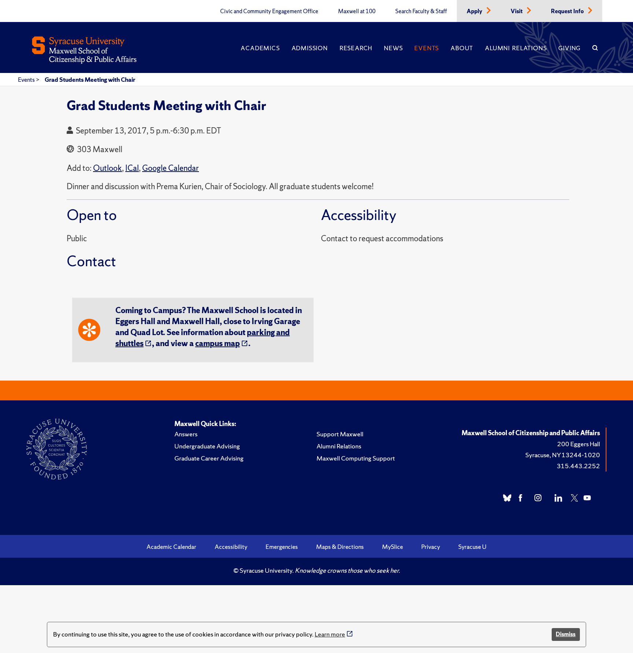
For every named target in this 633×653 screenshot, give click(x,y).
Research (356, 48)
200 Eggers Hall (578, 444)
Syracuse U (472, 547)
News (393, 48)
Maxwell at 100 (356, 11)
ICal (132, 168)
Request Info (568, 11)
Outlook (107, 168)
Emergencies (282, 547)
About (462, 48)
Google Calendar (170, 168)
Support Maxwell (339, 434)
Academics (260, 48)
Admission (310, 48)
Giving (569, 48)
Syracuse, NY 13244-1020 (562, 455)
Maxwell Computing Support (355, 458)
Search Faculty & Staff (421, 11)
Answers (185, 434)
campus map (217, 343)
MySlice (392, 547)
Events (426, 48)
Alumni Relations (516, 48)
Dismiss (565, 634)
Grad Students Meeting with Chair (90, 80)
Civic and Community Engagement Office (269, 11)
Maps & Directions (340, 547)
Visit (517, 11)
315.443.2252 (578, 466)
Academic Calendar (171, 547)
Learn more (330, 634)
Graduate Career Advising (209, 458)
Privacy (430, 547)
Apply (475, 11)
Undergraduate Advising (207, 446)
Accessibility (231, 547)
